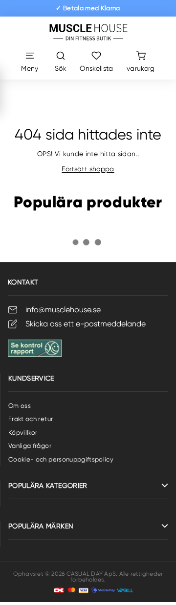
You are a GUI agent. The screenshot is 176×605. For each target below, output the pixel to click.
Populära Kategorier (48, 485)
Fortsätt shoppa (88, 169)
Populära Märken (40, 526)
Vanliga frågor (29, 445)
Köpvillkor (23, 432)
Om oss (19, 405)
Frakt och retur (30, 419)
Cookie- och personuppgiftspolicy (60, 459)
